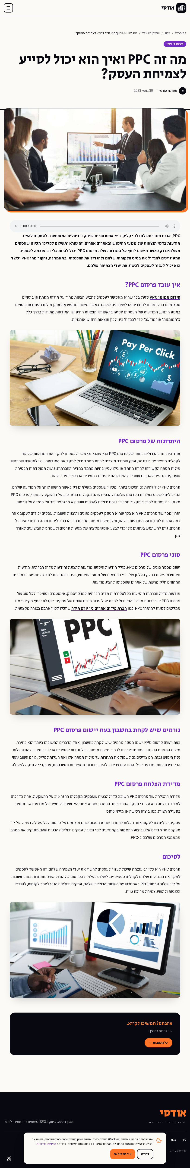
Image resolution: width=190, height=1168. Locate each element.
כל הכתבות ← (158, 1042)
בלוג (167, 33)
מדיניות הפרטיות (46, 1144)
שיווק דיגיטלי (151, 33)
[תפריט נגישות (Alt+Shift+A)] (9, 1158)
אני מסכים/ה (122, 1154)
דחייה (145, 1154)
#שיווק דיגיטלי (175, 44)
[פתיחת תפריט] (8, 8)
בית (184, 1139)
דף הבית (180, 33)
